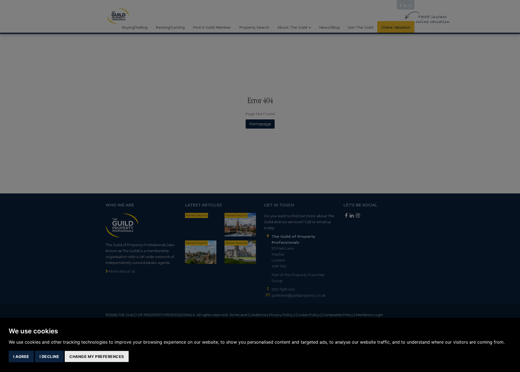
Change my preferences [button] (96, 356)
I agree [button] (21, 356)
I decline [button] (49, 356)
